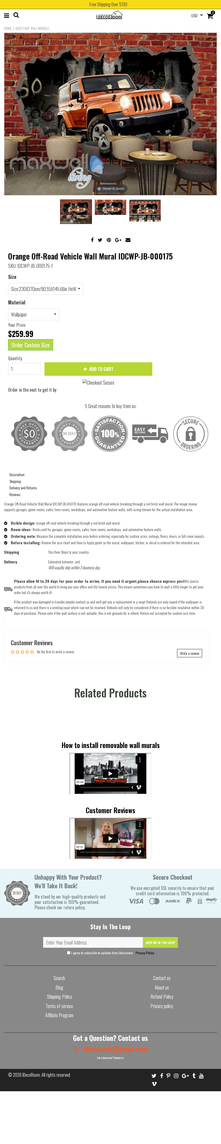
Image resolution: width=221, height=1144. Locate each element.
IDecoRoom (31, 1075)
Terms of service (59, 1005)
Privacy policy (161, 1005)
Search (59, 977)
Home (8, 28)
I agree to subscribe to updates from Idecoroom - (112, 952)
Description (17, 474)
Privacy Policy (145, 952)
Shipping (15, 481)
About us (162, 987)
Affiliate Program (59, 1015)
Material (16, 302)
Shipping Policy (59, 996)
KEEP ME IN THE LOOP (160, 942)
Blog (59, 987)
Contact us (162, 977)
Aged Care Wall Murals (32, 28)
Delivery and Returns (23, 487)
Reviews (14, 494)
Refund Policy (161, 996)
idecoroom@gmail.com (114, 1049)
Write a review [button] (189, 653)
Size (12, 276)
